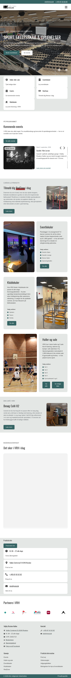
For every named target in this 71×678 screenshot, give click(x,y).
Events (6, 657)
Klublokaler (7, 666)
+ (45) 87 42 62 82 (61, 2)
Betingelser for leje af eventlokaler (52, 666)
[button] (59, 70)
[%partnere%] (11, 612)
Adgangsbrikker (46, 663)
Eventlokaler (8, 663)
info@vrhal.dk (49, 2)
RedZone (7, 669)
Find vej (43, 657)
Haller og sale (8, 660)
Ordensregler (45, 660)
